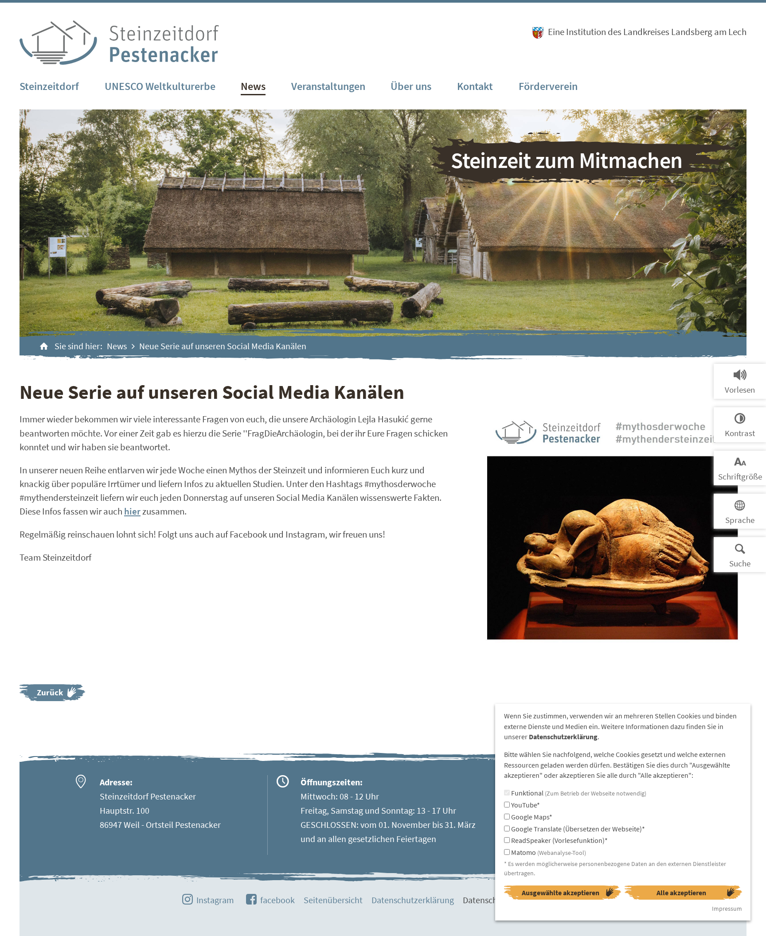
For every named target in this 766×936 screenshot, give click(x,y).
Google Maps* (531, 816)
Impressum (727, 909)
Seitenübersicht (333, 899)
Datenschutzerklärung (412, 899)
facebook (277, 899)
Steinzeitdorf (49, 86)
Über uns (411, 86)
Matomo (548, 852)
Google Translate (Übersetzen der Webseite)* (577, 828)
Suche (739, 563)
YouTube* (525, 804)
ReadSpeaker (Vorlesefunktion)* (559, 840)
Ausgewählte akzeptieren (560, 892)
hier (132, 511)
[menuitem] (49, 87)
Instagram (215, 899)
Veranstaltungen (328, 86)
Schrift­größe (740, 476)
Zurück (50, 692)
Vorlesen (740, 389)
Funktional (578, 792)
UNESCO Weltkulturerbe (160, 86)
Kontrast (740, 433)
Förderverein (548, 86)
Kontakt (475, 86)
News (253, 86)
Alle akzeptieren (681, 892)
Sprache (739, 520)
